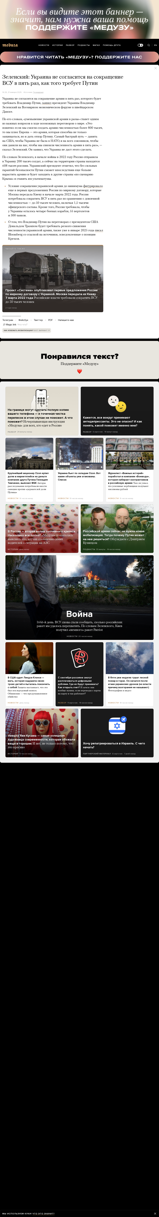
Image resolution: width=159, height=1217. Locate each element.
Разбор (70, 45)
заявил (46, 103)
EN (155, 45)
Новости (44, 45)
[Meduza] (10, 44)
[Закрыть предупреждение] (155, 1213)
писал (99, 230)
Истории (57, 45)
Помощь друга (112, 45)
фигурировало (93, 186)
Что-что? (22, 324)
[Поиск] (148, 45)
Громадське (38, 92)
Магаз (96, 45)
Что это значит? (43, 1213)
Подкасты (84, 45)
